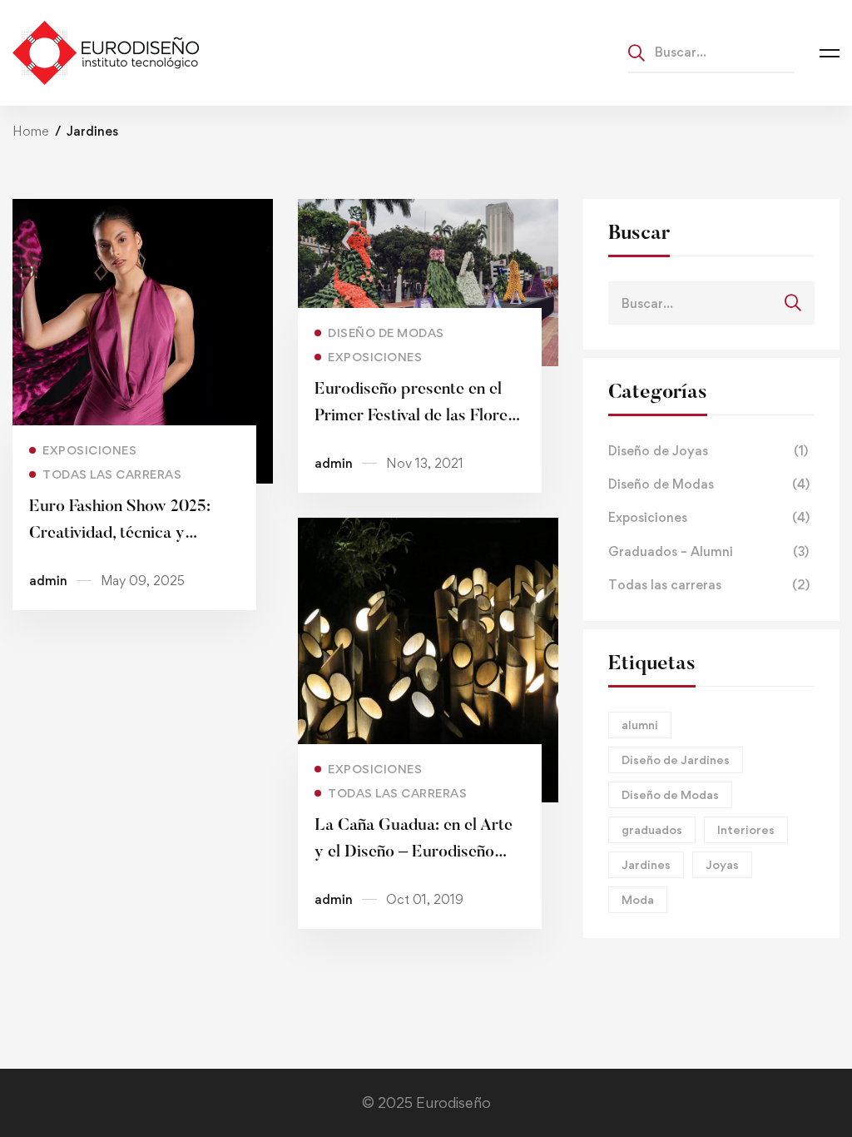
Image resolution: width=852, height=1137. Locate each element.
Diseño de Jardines (676, 759)
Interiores (746, 829)
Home (30, 131)
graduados (652, 829)
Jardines (646, 864)
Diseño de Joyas (708, 451)
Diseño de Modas (709, 484)
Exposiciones (709, 517)
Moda (638, 899)
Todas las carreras (709, 585)
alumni (640, 724)
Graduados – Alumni (708, 551)
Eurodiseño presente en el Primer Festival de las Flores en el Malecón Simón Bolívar (416, 416)
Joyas (722, 864)
